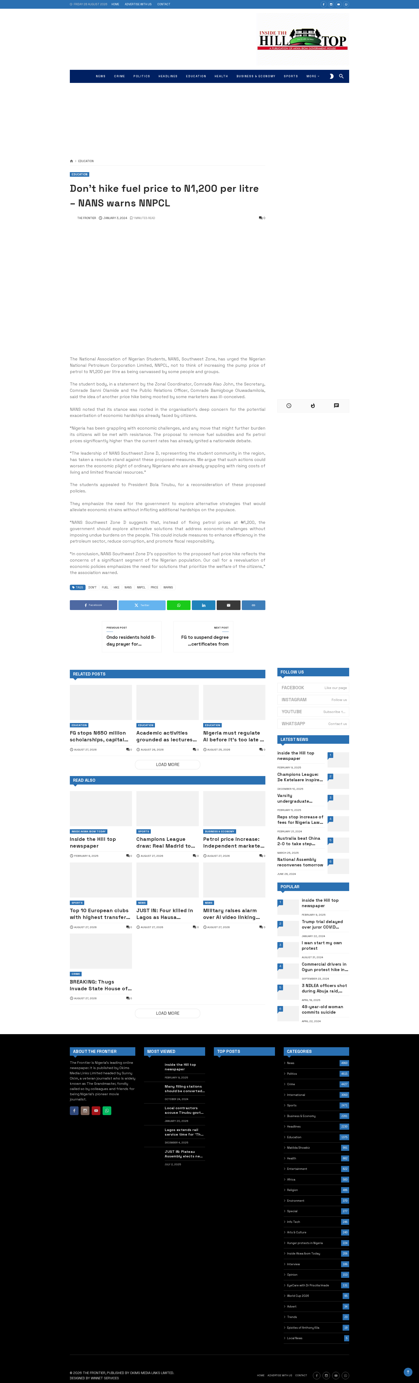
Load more (167, 764)
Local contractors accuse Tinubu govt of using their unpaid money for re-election (185, 1110)
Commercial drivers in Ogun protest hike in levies (324, 966)
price (154, 587)
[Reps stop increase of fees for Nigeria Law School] (338, 823)
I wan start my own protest (322, 945)
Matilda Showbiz (298, 1148)
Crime (76, 974)
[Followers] (331, 4)
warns (168, 587)
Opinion (292, 1275)
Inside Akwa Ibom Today (89, 831)
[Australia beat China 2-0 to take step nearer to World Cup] (338, 845)
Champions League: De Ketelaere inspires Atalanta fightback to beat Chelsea (300, 777)
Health (291, 1158)
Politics (292, 1074)
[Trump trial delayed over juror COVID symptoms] (288, 928)
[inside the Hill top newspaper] (101, 808)
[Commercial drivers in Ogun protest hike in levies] (288, 971)
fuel (105, 587)
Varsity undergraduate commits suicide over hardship (299, 798)
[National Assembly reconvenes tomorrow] (338, 866)
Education (86, 161)
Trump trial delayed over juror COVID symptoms (322, 924)
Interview (293, 1264)
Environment (295, 1201)
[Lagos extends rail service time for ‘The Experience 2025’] (153, 1136)
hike (116, 587)
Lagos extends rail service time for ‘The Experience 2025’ (184, 1132)
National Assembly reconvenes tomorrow (300, 862)
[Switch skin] (332, 76)
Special (292, 1211)
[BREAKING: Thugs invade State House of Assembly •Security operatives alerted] (101, 951)
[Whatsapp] (346, 4)
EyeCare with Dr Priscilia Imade (308, 1285)
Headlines (294, 1126)
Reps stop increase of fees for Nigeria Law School (300, 819)
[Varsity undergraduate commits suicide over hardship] (338, 802)
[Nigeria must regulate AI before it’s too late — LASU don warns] (234, 702)
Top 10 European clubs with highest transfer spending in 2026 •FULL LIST (100, 914)
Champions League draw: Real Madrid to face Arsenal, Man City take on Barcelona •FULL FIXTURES (166, 842)
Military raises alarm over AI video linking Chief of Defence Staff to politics (232, 914)
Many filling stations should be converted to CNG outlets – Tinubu (183, 1088)
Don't (92, 587)
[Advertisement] (209, 115)
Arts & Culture (296, 1232)
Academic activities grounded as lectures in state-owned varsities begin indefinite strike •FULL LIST (165, 736)
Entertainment (297, 1169)
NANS (128, 587)
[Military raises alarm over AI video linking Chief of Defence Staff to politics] (234, 880)
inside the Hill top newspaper (93, 842)
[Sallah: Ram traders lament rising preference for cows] (223, 1136)
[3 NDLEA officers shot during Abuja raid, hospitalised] (288, 992)
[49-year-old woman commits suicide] (288, 1013)
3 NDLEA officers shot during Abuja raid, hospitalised (324, 988)
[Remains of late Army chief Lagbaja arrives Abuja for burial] (223, 1114)
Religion (292, 1190)
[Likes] (324, 4)
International (296, 1095)
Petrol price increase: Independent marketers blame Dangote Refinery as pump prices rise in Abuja (234, 842)
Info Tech (293, 1222)
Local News (294, 1338)
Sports (143, 831)
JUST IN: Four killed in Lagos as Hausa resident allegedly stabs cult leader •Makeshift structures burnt (165, 914)
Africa (291, 1179)
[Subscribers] (339, 4)
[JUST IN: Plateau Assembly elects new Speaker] (153, 1158)
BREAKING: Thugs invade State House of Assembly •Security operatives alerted (99, 985)
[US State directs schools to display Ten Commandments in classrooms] (244, 1093)
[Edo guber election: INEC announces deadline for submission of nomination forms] (266, 1093)
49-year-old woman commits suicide (322, 1009)
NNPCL (141, 587)
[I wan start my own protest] (288, 949)
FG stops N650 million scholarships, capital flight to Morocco (98, 736)
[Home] (71, 161)
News (142, 903)
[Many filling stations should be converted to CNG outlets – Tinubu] (153, 1093)
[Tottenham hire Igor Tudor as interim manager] (244, 1071)
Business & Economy (219, 831)
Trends (292, 1317)
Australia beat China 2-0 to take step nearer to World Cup (299, 841)
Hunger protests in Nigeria (305, 1243)
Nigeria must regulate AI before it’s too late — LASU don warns (234, 736)
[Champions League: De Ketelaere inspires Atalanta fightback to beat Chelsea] (338, 781)
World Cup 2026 (298, 1296)
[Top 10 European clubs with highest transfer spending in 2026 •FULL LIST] (101, 880)
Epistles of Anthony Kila (303, 1328)
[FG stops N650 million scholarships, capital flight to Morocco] (101, 702)
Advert (292, 1306)
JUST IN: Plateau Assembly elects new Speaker (184, 1153)
